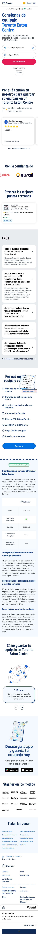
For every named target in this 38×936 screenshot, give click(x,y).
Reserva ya (19, 446)
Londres (5, 872)
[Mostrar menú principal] (34, 3)
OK (19, 931)
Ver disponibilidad (19, 62)
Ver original (15, 141)
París (22, 872)
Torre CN (22, 844)
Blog (3, 897)
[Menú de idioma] (24, 3)
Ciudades (9, 856)
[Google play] (12, 770)
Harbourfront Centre (8, 848)
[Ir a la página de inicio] (7, 3)
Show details (29, 925)
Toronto (19, 72)
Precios (23, 887)
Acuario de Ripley (7, 831)
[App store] (27, 770)
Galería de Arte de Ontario (9, 844)
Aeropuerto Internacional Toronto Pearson (10, 835)
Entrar (29, 3)
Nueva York (24, 875)
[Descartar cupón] (35, 376)
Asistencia (24, 891)
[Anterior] (16, 707)
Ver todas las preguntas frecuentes (17, 359)
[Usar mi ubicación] (33, 48)
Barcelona (6, 875)
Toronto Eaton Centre (26, 838)
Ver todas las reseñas (17, 149)
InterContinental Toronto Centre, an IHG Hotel (28, 831)
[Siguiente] (22, 707)
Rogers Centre (24, 835)
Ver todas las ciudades (7, 880)
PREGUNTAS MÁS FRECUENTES (9, 892)
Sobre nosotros (8, 887)
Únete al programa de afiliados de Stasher (27, 899)
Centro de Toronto (7, 838)
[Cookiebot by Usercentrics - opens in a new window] (27, 907)
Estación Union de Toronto (10, 841)
